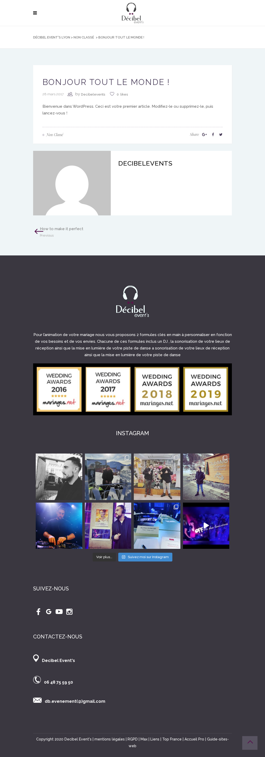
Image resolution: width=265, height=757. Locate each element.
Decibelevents (93, 94)
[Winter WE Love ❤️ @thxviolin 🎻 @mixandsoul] (108, 477)
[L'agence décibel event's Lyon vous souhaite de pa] (59, 526)
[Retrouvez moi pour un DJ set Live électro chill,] (206, 526)
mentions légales (109, 739)
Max (144, 739)
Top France (172, 739)
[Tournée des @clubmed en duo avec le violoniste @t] (206, 477)
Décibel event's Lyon (51, 37)
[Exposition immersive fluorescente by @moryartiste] (108, 526)
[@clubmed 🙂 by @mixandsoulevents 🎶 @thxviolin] (157, 477)
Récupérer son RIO (132, 567)
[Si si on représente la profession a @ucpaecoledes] (157, 526)
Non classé (83, 37)
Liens (154, 739)
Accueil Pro (194, 739)
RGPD (133, 739)
